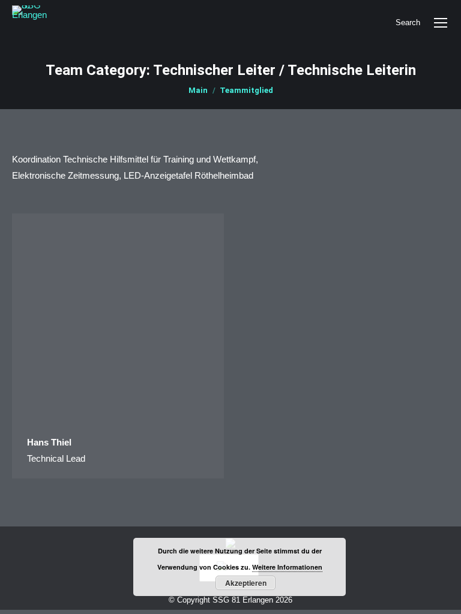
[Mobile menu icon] (440, 22)
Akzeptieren (246, 582)
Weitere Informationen (287, 566)
